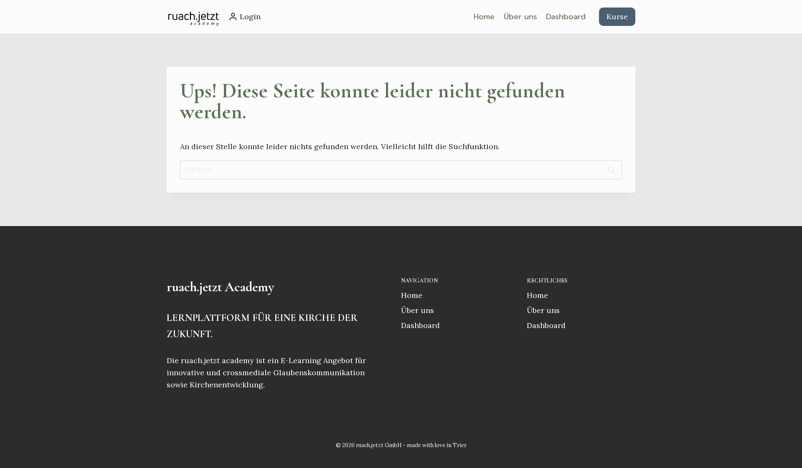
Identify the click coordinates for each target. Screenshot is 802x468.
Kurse (617, 16)
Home (484, 17)
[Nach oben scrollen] (782, 453)
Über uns (520, 17)
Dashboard (566, 17)
